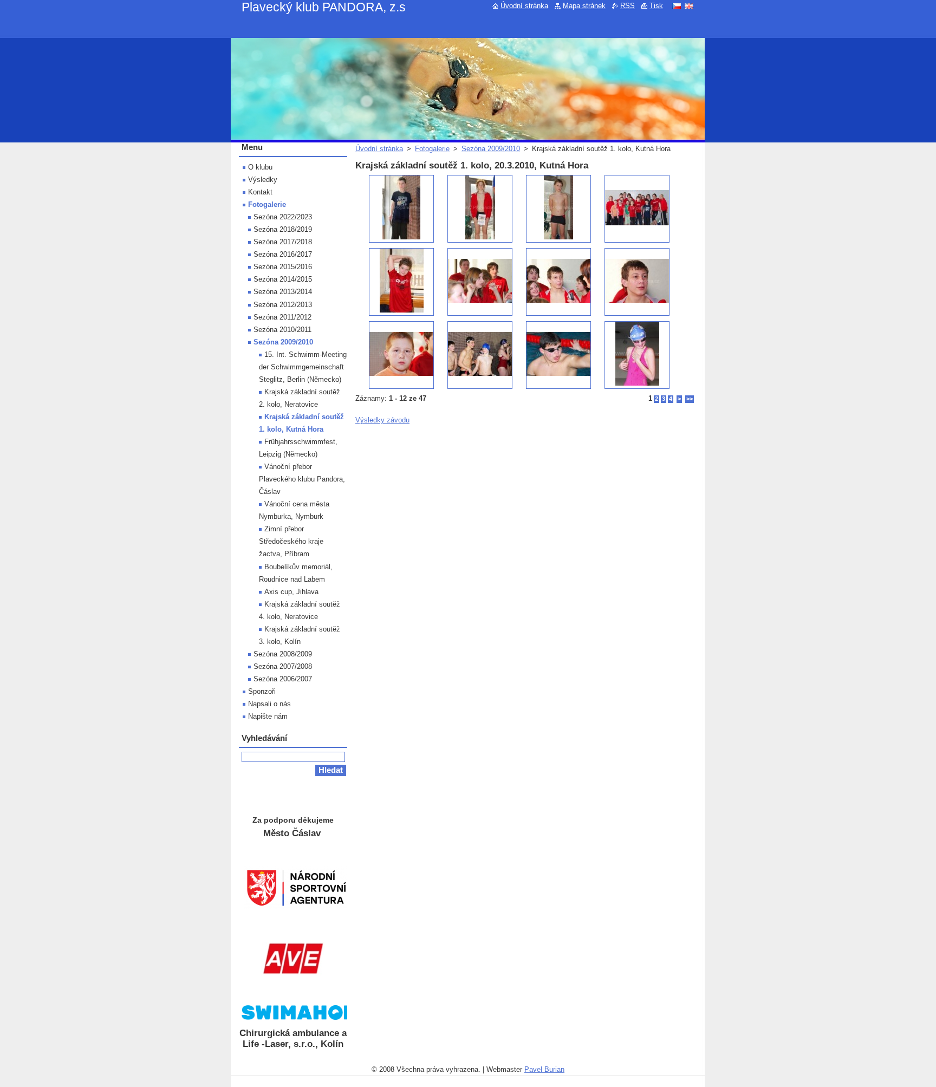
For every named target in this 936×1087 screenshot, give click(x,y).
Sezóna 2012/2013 (282, 305)
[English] (689, 6)
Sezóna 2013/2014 (282, 292)
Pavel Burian (544, 1069)
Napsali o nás (269, 704)
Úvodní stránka (379, 149)
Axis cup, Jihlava (291, 592)
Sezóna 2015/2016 (282, 267)
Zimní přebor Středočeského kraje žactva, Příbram (291, 541)
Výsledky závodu (382, 420)
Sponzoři (262, 691)
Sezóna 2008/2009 (282, 654)
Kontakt (260, 192)
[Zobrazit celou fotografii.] (401, 209)
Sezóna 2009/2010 (490, 149)
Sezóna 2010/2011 (282, 330)
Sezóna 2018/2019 (282, 229)
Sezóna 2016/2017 (282, 254)
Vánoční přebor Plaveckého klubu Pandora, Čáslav (302, 479)
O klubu (260, 167)
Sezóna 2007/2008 (282, 666)
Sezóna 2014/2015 (282, 279)
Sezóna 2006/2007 (282, 679)
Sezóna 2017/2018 (282, 242)
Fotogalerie (432, 149)
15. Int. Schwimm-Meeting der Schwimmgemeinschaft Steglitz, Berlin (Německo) (303, 366)
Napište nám (268, 716)
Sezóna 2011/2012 (282, 317)
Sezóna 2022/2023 (282, 217)
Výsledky (262, 179)
